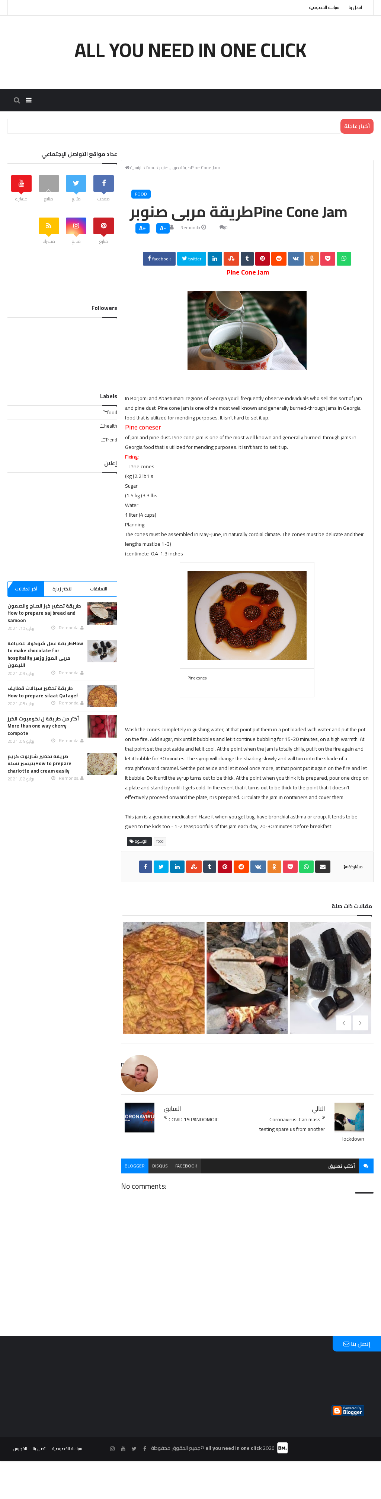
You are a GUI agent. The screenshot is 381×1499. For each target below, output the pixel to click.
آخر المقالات (26, 588)
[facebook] (145, 867)
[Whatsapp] (344, 259)
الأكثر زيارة (62, 588)
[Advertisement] (62, 523)
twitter (194, 258)
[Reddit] (278, 259)
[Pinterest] (262, 259)
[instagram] (112, 1449)
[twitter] (161, 867)
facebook (161, 258)
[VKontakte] (296, 259)
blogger (135, 1166)
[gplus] (101, 1449)
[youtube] (123, 1449)
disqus (160, 1166)
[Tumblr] (247, 259)
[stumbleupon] (231, 259)
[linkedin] (215, 259)
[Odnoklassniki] (312, 259)
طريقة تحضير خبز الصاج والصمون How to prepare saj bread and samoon (245, 1021)
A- (163, 228)
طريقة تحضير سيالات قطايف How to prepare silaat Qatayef (162, 1009)
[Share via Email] (322, 867)
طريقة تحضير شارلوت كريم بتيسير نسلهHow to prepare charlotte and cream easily (39, 763)
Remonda (190, 227)
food (141, 194)
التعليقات (98, 588)
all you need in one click (190, 50)
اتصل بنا (355, 7)
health (110, 425)
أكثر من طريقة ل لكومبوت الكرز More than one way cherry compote (43, 726)
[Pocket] (327, 259)
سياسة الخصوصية (324, 7)
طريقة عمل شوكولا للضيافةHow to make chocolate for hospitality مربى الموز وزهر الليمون (45, 654)
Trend (111, 439)
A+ (142, 228)
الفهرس (20, 1448)
